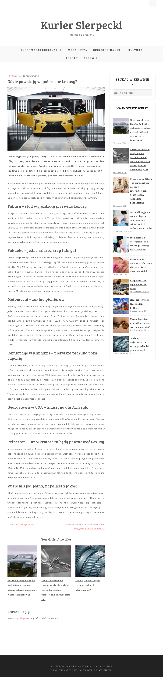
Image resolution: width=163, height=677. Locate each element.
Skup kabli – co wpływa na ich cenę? (138, 284)
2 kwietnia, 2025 (120, 274)
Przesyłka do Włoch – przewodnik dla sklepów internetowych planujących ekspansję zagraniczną (141, 190)
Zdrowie (91, 57)
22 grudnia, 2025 (120, 206)
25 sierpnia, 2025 (120, 253)
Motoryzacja (14, 76)
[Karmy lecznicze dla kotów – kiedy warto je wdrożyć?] (121, 325)
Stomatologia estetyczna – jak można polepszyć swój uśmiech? (139, 243)
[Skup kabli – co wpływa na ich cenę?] (121, 287)
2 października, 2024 (139, 330)
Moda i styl (77, 49)
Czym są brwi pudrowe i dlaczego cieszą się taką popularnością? (141, 265)
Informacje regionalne (41, 49)
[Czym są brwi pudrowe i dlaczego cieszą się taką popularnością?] (121, 265)
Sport (71, 57)
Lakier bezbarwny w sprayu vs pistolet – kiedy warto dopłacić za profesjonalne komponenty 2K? (55, 590)
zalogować (24, 618)
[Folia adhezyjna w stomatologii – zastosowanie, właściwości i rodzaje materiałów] (121, 218)
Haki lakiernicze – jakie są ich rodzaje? (140, 303)
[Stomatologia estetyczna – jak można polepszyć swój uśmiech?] (121, 244)
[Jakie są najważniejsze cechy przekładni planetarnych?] (121, 344)
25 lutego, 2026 (120, 143)
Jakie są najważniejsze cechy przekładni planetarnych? (87, 585)
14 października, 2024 (139, 292)
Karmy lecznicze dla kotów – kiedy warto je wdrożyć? (140, 323)
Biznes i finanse (106, 49)
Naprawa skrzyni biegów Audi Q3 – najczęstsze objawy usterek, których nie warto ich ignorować (140, 130)
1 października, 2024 (122, 353)
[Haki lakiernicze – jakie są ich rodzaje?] (121, 306)
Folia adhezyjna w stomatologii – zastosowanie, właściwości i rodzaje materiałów (141, 220)
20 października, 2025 (122, 231)
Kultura (135, 49)
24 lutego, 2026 (120, 172)
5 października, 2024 (139, 311)
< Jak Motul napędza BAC (21, 524)
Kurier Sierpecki (81, 24)
